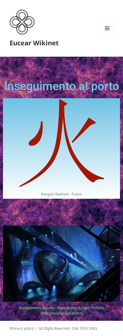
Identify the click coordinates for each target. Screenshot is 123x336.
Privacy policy (22, 328)
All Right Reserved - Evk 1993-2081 (68, 328)
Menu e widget (107, 34)
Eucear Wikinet (34, 42)
